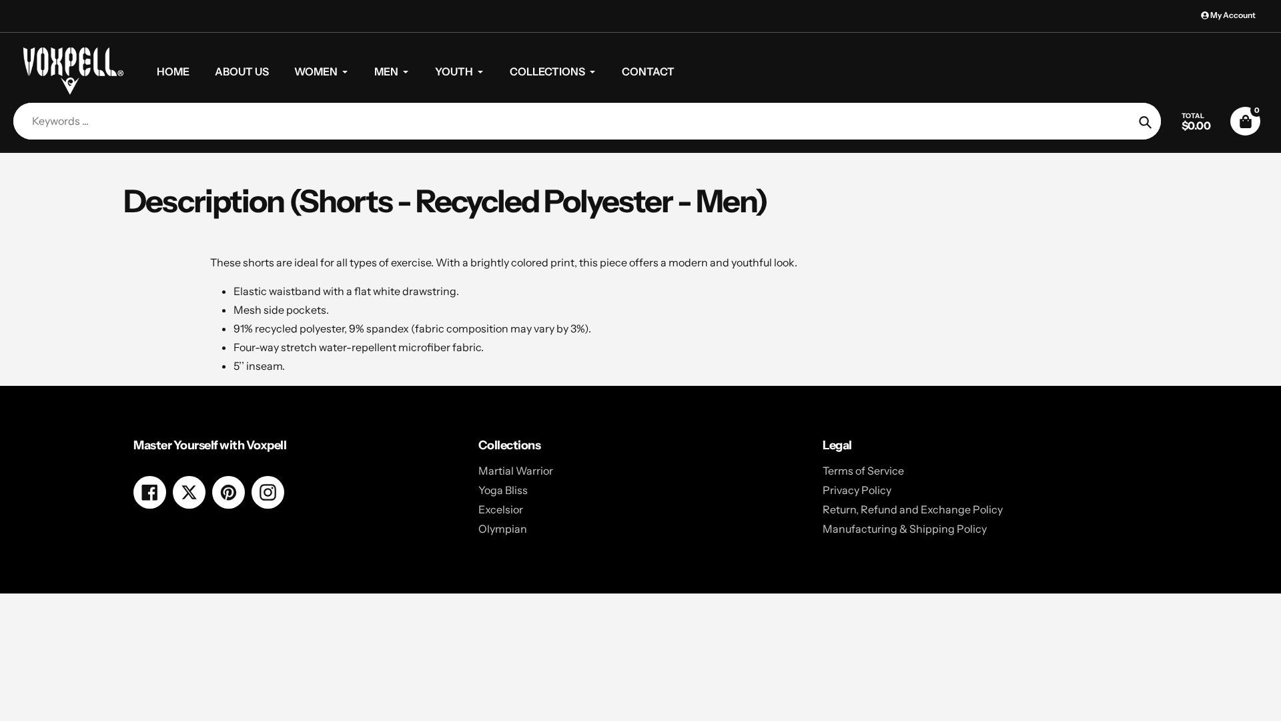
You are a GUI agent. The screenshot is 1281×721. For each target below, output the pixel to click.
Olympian (502, 528)
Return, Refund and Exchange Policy (913, 509)
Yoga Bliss (503, 490)
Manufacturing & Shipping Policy (905, 528)
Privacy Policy (857, 490)
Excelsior (500, 509)
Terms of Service (863, 470)
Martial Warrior (515, 470)
